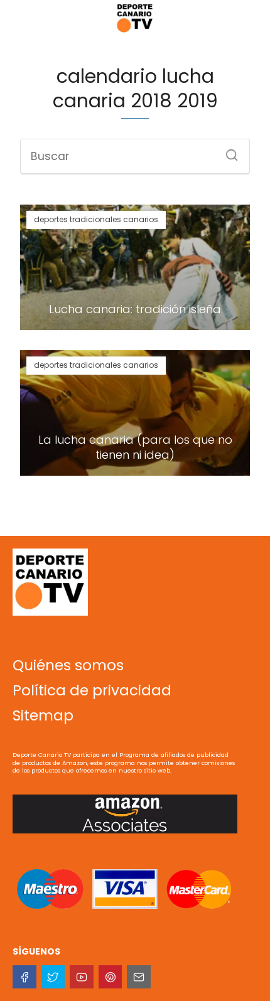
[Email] (139, 977)
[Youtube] (82, 977)
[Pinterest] (110, 977)
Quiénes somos (68, 665)
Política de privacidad (92, 690)
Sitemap (43, 715)
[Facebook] (24, 977)
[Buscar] (227, 151)
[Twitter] (53, 977)
